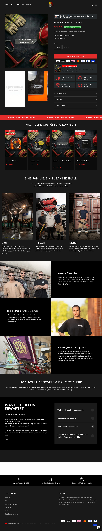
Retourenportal (9, 501)
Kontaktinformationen (11, 514)
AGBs (6, 511)
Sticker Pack (35, 161)
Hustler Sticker (82, 161)
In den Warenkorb (75, 56)
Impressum (8, 507)
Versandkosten (64, 31)
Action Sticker (12, 161)
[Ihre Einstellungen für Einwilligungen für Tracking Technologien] (98, 527)
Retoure (7, 497)
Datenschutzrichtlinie (11, 504)
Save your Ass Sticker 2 (62, 162)
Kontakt (29, 4)
